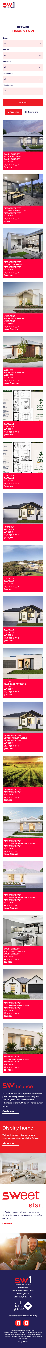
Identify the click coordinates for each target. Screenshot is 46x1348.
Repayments (32, 112)
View (23, 145)
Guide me (8, 1111)
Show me (8, 1144)
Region (5, 38)
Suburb (6, 50)
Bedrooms (7, 61)
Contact (7, 1224)
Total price (14, 112)
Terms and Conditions (18, 1330)
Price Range (8, 73)
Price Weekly (8, 85)
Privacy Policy (30, 1330)
